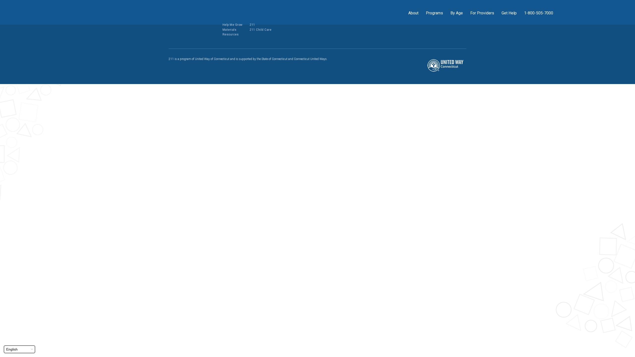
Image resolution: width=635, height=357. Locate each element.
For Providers (482, 13)
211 (252, 25)
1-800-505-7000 (538, 13)
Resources (230, 34)
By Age (456, 13)
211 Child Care (260, 29)
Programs (434, 13)
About (413, 13)
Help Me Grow (232, 25)
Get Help (509, 13)
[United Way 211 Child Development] (90, 12)
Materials (229, 29)
